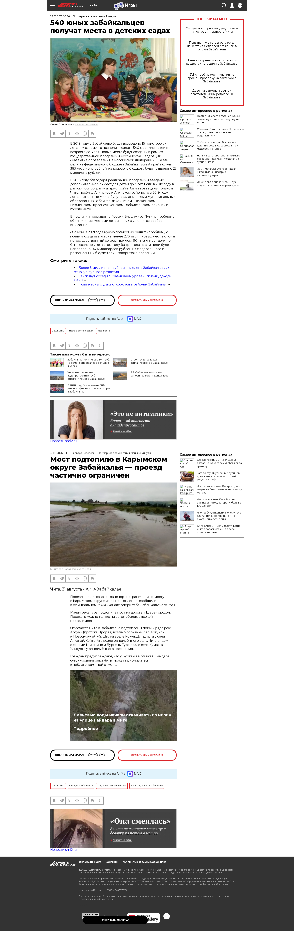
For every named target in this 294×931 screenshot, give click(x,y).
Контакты (112, 862)
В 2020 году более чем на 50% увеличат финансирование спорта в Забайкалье (88, 388)
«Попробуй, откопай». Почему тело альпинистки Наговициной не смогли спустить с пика (219, 516)
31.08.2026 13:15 (59, 452)
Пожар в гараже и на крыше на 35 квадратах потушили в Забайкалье (211, 62)
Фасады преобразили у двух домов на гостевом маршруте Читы (212, 30)
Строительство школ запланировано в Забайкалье (149, 361)
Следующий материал (115, 920)
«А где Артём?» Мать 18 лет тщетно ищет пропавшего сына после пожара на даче (218, 529)
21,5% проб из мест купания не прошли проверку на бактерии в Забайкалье (211, 78)
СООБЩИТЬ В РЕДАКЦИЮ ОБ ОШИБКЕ (144, 862)
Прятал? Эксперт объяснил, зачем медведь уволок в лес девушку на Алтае (218, 119)
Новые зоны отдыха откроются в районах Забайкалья (123, 284)
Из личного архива (86, 124)
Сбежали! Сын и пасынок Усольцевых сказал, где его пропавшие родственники (220, 132)
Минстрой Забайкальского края (70, 569)
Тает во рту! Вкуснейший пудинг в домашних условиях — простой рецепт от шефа (218, 476)
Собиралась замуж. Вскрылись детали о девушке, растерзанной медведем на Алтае (217, 145)
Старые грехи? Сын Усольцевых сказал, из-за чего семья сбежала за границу (219, 463)
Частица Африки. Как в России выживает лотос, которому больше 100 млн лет (219, 502)
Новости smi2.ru (63, 441)
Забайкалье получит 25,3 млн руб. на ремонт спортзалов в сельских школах (88, 362)
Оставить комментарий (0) (147, 300)
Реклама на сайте (90, 862)
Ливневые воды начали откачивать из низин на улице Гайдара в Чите (122, 718)
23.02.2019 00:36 (60, 16)
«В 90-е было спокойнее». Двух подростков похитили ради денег (218, 183)
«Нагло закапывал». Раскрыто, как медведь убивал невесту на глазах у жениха (219, 489)
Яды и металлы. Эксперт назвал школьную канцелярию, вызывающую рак (216, 172)
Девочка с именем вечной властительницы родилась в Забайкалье (212, 94)
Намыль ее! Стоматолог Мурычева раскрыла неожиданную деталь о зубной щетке (218, 158)
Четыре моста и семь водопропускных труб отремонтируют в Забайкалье (86, 375)
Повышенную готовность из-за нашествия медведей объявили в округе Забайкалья (212, 46)
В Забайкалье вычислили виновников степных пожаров (149, 374)
